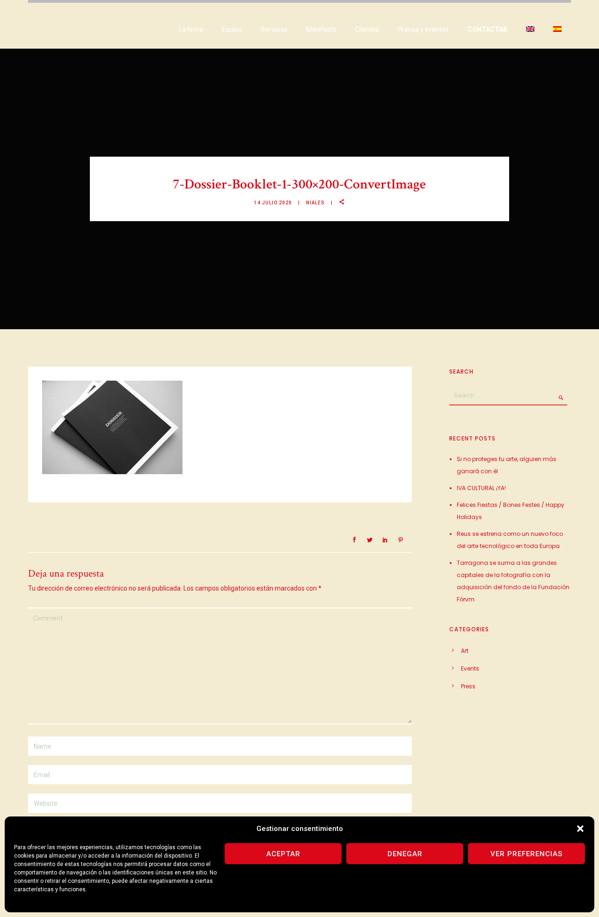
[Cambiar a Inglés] (530, 29)
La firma (191, 29)
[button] (580, 828)
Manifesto (321, 29)
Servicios (274, 29)
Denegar (405, 854)
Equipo (232, 29)
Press (468, 686)
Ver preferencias (526, 854)
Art (464, 651)
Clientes (367, 29)
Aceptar (283, 854)
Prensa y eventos (423, 29)
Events (470, 668)
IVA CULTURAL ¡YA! (481, 488)
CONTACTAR (487, 29)
